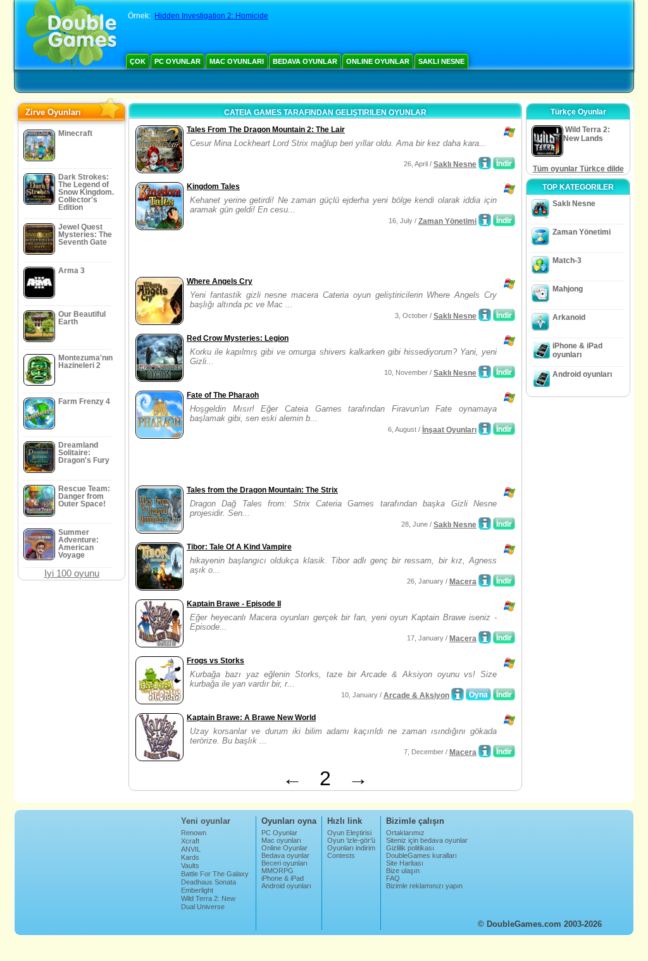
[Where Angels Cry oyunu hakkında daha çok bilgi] (484, 315)
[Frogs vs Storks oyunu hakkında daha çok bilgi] (457, 694)
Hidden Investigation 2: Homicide (211, 15)
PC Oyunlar (177, 61)
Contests (341, 855)
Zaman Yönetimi (447, 221)
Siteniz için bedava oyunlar (427, 840)
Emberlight (197, 890)
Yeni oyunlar (205, 821)
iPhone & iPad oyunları (577, 350)
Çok (138, 61)
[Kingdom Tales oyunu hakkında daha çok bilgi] (484, 220)
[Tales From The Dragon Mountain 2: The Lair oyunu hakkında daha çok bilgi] (484, 163)
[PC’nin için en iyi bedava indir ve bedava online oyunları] (71, 35)
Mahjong (567, 289)
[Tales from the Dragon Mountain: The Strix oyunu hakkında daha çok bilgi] (484, 523)
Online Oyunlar (377, 61)
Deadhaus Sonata (208, 882)
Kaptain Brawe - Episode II (234, 603)
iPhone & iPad (282, 878)
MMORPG (277, 870)
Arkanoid (568, 317)
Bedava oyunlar (305, 61)
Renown (193, 832)
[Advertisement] (280, 255)
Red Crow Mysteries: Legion (238, 338)
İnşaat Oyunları (449, 429)
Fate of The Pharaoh (223, 395)
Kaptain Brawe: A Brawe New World (251, 717)
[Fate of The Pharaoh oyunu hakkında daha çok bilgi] (484, 428)
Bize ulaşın (403, 870)
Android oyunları (582, 374)
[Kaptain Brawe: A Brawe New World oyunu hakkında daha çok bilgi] (484, 751)
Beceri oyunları (284, 863)
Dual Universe (203, 906)
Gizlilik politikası (410, 848)
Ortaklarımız (405, 832)
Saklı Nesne (441, 61)
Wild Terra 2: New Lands (208, 902)
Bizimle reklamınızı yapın (424, 886)
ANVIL (191, 849)
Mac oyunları (236, 61)
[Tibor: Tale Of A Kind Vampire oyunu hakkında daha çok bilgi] (484, 580)
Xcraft (190, 841)
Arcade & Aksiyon (416, 695)
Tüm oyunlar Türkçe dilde (578, 168)
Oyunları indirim (351, 848)
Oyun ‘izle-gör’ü (351, 840)
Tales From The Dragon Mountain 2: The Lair (266, 129)
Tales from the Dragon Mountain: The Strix (262, 490)
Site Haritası (404, 863)
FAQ (393, 878)
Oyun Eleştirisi (349, 832)
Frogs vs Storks (215, 660)
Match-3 (567, 260)
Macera (463, 581)
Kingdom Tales (213, 186)
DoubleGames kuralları (421, 855)
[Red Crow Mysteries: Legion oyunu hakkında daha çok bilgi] (484, 371)
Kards (190, 857)
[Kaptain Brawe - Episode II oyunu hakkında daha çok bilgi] (484, 637)
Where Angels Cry (219, 281)
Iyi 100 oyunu (71, 573)
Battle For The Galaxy (215, 874)
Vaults (190, 865)
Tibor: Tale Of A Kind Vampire (239, 546)
